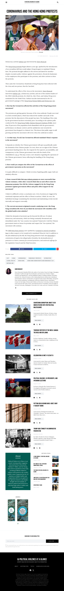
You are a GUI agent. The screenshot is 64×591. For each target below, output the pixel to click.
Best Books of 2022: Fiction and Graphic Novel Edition (40, 464)
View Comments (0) (31, 293)
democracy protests (35, 258)
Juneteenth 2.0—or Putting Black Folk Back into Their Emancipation (41, 478)
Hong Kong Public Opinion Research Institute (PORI (35, 123)
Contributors (24, 566)
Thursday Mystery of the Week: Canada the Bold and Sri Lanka (46, 331)
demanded (51, 235)
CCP (8, 258)
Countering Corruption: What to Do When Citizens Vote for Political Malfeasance (45, 305)
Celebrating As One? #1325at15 (43, 355)
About (16, 566)
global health (11, 260)
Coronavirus (22, 258)
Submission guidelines (42, 566)
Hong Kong (21, 260)
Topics (32, 566)
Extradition (47, 258)
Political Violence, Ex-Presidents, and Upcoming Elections (46, 379)
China (13, 258)
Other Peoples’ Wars (38, 485)
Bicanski (41, 52)
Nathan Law (22, 62)
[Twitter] (33, 570)
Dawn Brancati (43, 56)
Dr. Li (17, 155)
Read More (38, 320)
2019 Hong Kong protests (16, 231)
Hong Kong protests (15, 67)
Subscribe (51, 541)
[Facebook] (30, 570)
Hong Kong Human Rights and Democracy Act (40, 101)
